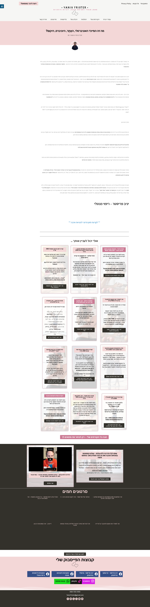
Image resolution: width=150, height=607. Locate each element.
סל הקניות (136, 4)
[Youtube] (79, 599)
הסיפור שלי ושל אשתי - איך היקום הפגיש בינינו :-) (75, 497)
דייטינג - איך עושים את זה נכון (42, 524)
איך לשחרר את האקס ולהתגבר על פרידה (107, 524)
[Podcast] (68, 599)
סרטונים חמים (75, 491)
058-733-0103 (75, 592)
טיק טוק (74, 581)
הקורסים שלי (94, 19)
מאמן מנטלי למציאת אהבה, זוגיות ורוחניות (75, 10)
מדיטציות (63, 19)
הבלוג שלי (73, 19)
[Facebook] (82, 599)
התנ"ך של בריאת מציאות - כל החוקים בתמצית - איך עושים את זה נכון (42, 497)
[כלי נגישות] (2, 6)
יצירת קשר (43, 19)
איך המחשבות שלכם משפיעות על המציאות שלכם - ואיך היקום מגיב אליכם (107, 497)
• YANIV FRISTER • (75, 7)
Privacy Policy (126, 4)
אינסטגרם (86, 581)
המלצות (84, 19)
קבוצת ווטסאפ (60, 581)
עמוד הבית (107, 19)
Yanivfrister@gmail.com (75, 595)
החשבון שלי (143, 4)
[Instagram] (76, 599)
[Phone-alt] (73, 599)
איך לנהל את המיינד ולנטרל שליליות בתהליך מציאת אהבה (75, 524)
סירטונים (54, 19)
